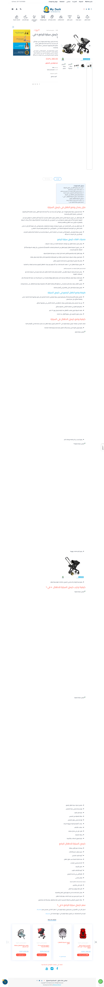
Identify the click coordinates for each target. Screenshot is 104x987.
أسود (55, 76)
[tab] (57, 179)
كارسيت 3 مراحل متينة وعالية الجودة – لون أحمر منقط (84, 946)
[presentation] (62, 45)
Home (57, 30)
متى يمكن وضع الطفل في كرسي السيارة (73, 188)
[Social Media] (84, 9)
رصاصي (52, 76)
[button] (20, 9)
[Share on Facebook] (40, 84)
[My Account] (16, 9)
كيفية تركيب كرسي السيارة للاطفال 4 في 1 (72, 197)
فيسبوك (48, 913)
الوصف (57, 179)
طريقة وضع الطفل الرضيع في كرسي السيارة (72, 193)
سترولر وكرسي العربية (50, 30)
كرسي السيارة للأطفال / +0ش (64, 943)
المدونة (81, 1)
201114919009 (21, 1)
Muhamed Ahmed (57, 985)
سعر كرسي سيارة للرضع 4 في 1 (75, 202)
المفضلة (62, 1)
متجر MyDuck (88, 1)
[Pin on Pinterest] (36, 84)
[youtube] (86, 9)
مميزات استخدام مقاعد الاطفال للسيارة (74, 200)
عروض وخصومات (53, 1)
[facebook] (91, 9)
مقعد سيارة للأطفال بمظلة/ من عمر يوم (21, 946)
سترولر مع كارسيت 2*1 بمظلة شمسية (43, 946)
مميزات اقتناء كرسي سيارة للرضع (75, 189)
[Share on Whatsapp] (33, 84)
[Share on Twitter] (38, 84)
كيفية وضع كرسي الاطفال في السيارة (74, 195)
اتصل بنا (74, 1)
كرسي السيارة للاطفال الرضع (76, 198)
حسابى (68, 1)
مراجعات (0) (47, 179)
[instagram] (89, 9)
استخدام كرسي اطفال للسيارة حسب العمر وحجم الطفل (71, 191)
